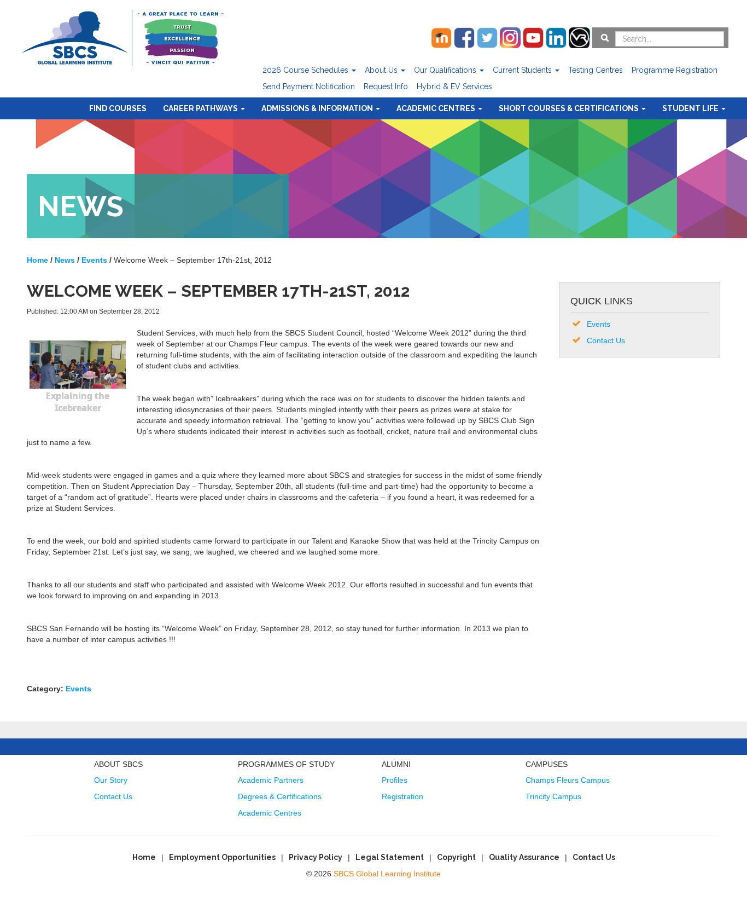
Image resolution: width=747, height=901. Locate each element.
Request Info (386, 86)
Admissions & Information (318, 108)
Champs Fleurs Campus (568, 780)
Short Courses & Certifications (569, 108)
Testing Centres (595, 70)
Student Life (691, 108)
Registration (402, 796)
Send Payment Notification (308, 86)
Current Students (523, 70)
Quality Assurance (524, 857)
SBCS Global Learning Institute (387, 873)
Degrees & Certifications (280, 796)
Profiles (394, 780)
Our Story (110, 780)
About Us (382, 70)
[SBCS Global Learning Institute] (122, 37)
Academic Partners (271, 780)
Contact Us (606, 340)
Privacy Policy (315, 857)
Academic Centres (436, 108)
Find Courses (118, 108)
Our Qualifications (446, 70)
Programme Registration (674, 70)
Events (78, 688)
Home (144, 857)
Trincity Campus (553, 796)
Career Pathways (201, 108)
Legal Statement (389, 857)
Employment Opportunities (222, 857)
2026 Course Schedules (306, 70)
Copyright (456, 857)
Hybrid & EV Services (454, 86)
